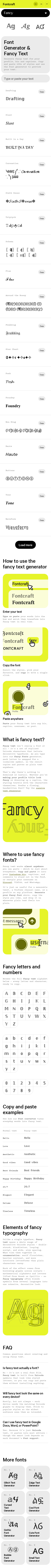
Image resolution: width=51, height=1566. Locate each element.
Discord (7, 882)
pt (47, 4)
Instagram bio (17, 874)
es (41, 4)
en (36, 4)
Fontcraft (9, 4)
